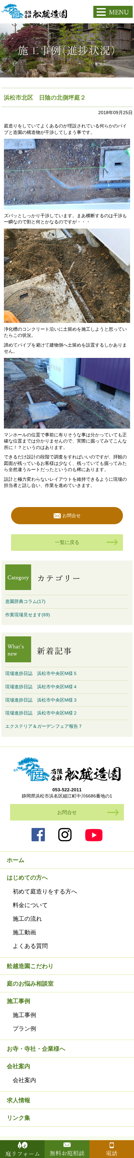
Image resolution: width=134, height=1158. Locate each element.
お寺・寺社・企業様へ (36, 1048)
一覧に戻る (67, 542)
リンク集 (18, 1117)
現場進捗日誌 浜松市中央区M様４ (41, 686)
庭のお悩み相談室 (30, 983)
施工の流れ (27, 919)
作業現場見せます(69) (27, 614)
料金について (30, 905)
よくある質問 (30, 946)
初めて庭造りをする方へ (45, 891)
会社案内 (24, 1080)
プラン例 (24, 1028)
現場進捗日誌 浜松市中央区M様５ (41, 673)
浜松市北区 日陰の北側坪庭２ (45, 97)
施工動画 (24, 932)
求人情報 (18, 1100)
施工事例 (24, 1015)
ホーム (15, 860)
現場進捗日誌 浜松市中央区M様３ (41, 700)
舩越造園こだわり (30, 966)
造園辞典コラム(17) (25, 601)
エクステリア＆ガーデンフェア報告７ (44, 726)
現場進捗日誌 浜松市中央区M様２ (41, 712)
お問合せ (71, 515)
